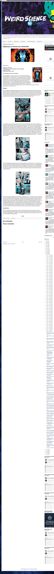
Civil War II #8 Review (49, 447)
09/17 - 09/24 (49, 276)
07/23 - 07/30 (49, 288)
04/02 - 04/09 (49, 311)
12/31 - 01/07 (49, 255)
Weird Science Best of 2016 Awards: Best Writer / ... (50, 342)
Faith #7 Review (49, 331)
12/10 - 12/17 (49, 259)
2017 (47, 253)
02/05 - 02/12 (49, 322)
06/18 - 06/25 (49, 295)
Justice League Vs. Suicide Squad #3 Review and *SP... (49, 352)
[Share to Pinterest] (14, 218)
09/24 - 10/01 (49, 275)
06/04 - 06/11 (49, 298)
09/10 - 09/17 (49, 278)
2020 (47, 249)
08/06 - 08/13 (49, 285)
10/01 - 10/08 (49, 273)
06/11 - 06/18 (49, 296)
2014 (47, 452)
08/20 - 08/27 (49, 282)
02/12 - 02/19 (49, 321)
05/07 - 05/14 (49, 304)
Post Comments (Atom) (11, 243)
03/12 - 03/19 (49, 315)
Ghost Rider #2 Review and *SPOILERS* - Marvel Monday (50, 442)
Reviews (16, 41)
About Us (39, 41)
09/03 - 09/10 (49, 279)
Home (4, 41)
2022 (47, 246)
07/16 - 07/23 (49, 289)
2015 (47, 451)
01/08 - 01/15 (49, 328)
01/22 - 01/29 (49, 325)
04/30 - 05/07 (49, 305)
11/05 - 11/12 (49, 266)
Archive (10, 41)
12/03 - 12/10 (49, 260)
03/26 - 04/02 (49, 312)
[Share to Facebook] (13, 218)
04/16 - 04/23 (49, 308)
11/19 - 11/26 (49, 263)
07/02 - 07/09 (49, 292)
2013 (47, 454)
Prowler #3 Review (49, 425)
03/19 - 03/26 (49, 314)
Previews (23, 41)
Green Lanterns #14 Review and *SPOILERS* (49, 361)
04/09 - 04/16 (49, 309)
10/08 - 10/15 (49, 272)
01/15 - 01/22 (49, 327)
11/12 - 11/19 (49, 265)
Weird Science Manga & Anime (48, 87)
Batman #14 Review (49, 385)
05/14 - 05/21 (49, 302)
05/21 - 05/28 (49, 301)
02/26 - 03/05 (49, 318)
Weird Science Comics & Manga (49, 68)
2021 (47, 248)
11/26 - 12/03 (49, 262)
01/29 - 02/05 (49, 324)
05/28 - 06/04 (49, 299)
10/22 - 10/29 (49, 269)
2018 (47, 252)
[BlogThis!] (12, 218)
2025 (47, 242)
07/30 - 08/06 (49, 286)
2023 (47, 245)
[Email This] (11, 218)
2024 (47, 243)
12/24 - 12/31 (49, 256)
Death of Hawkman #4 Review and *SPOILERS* (50, 377)
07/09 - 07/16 (49, 291)
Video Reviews (31, 41)
